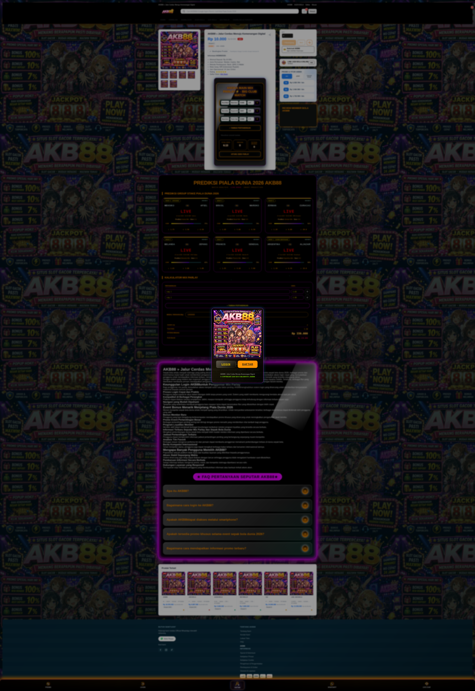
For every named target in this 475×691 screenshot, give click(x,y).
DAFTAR (247, 364)
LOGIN (226, 364)
